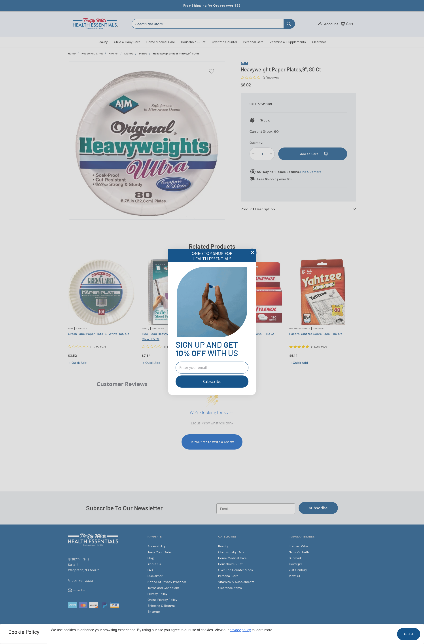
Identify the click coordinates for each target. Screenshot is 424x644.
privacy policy (240, 630)
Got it (408, 634)
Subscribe (212, 381)
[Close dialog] (252, 252)
